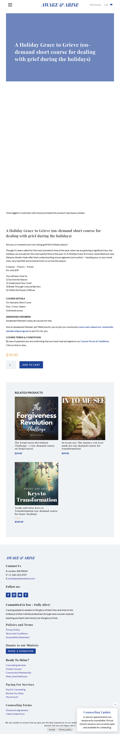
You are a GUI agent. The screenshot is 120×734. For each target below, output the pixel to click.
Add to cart (31, 364)
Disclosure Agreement (17, 710)
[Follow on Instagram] (14, 595)
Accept (52, 729)
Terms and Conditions (17, 633)
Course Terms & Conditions (95, 341)
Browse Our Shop (15, 693)
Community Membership (18, 672)
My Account (95, 5)
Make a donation (20, 651)
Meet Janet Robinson (16, 676)
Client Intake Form (15, 713)
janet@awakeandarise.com (21, 578)
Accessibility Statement (17, 637)
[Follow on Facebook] (8, 595)
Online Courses (14, 668)
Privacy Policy (13, 629)
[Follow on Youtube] (20, 595)
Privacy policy (65, 729)
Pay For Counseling (15, 689)
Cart (106, 5)
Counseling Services (16, 665)
